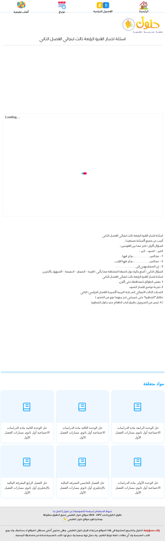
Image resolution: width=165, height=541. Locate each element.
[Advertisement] (82, 82)
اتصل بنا (57, 511)
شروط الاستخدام (103, 511)
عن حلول (68, 511)
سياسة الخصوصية (83, 511)
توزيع (62, 11)
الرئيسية (143, 11)
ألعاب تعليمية (21, 12)
